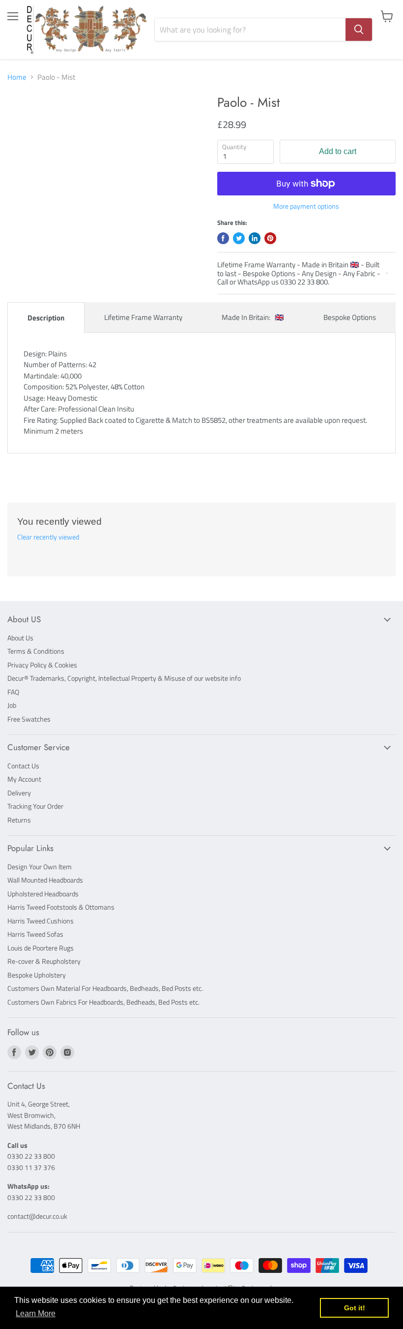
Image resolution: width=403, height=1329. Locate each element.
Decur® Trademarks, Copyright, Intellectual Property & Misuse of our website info (124, 678)
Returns (19, 820)
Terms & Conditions (35, 651)
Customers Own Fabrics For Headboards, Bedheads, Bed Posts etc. (103, 1002)
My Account (24, 779)
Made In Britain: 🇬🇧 (253, 317)
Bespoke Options (349, 317)
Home (17, 77)
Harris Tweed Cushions (40, 921)
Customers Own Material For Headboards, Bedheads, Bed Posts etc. (105, 988)
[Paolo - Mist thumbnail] (22, 119)
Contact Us (23, 765)
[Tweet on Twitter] (239, 238)
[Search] (358, 29)
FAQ (13, 692)
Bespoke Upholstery (36, 975)
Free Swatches (29, 719)
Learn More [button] (36, 1313)
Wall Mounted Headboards (45, 880)
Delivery (19, 793)
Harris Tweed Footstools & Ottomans (61, 907)
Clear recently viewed (48, 537)
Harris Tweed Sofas (35, 934)
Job (11, 705)
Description (46, 317)
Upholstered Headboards (43, 893)
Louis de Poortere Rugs (40, 948)
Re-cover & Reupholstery (44, 961)
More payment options (306, 206)
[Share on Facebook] (223, 238)
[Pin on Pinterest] (270, 238)
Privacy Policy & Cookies (42, 665)
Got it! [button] (354, 1308)
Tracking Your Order (35, 806)
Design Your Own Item (39, 866)
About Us (20, 638)
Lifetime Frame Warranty (143, 317)
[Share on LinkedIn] (254, 238)
